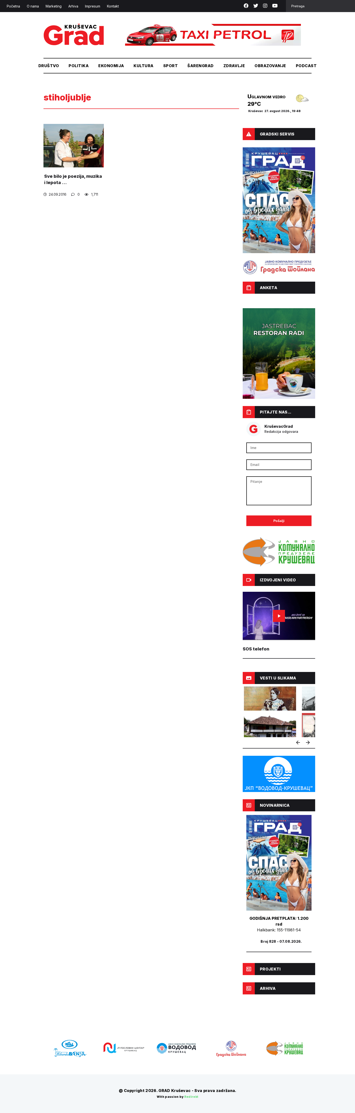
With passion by (178, 1097)
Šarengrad (200, 65)
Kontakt (113, 6)
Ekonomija (111, 65)
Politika (79, 65)
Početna (13, 6)
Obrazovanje (270, 65)
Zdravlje (234, 65)
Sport (170, 65)
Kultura (143, 65)
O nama (33, 6)
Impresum (92, 6)
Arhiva (73, 6)
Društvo (48, 65)
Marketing (54, 6)
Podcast (306, 65)
